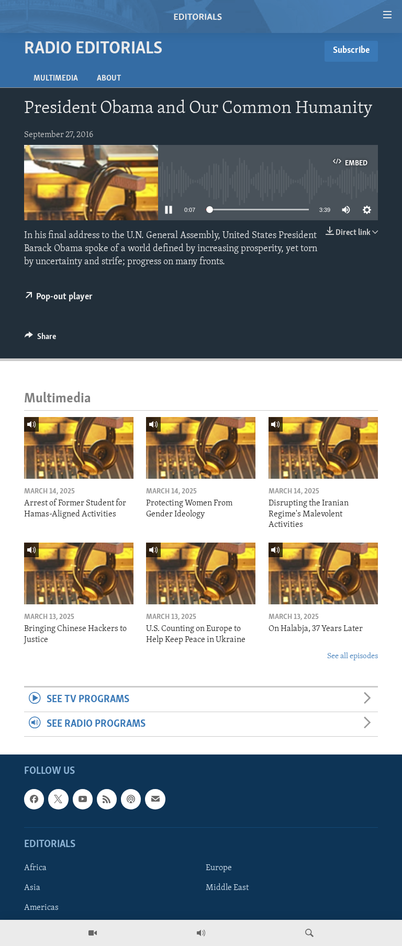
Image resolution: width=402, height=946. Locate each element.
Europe (219, 868)
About (109, 78)
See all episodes (352, 656)
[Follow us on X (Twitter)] (58, 799)
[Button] (40, 339)
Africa (35, 868)
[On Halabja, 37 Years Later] (323, 573)
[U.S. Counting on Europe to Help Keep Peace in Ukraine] (200, 573)
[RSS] (107, 799)
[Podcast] (131, 799)
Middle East (227, 888)
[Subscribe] (155, 799)
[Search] (309, 933)
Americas (41, 908)
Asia (32, 888)
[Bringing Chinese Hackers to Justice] (78, 573)
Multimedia (56, 78)
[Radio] (201, 933)
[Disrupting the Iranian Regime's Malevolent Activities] (323, 448)
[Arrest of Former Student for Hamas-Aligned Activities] (78, 448)
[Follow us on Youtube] (83, 799)
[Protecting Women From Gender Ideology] (200, 448)
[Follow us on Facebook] (34, 799)
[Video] (92, 933)
